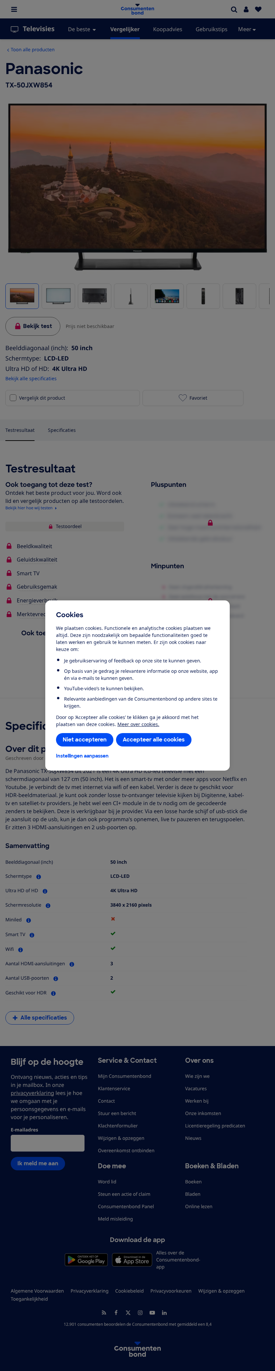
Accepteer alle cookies (154, 739)
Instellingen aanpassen (82, 756)
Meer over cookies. (138, 724)
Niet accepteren (85, 739)
